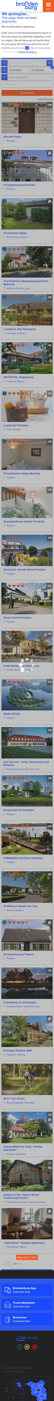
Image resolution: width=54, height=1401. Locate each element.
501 (16, 1263)
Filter (33, 1257)
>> (20, 1263)
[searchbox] (23, 63)
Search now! (27, 92)
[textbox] (17, 77)
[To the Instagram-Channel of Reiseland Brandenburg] (27, 1346)
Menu (48, 9)
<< (4, 1263)
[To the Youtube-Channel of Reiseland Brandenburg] (34, 1346)
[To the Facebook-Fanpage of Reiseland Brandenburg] (19, 1346)
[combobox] (27, 63)
